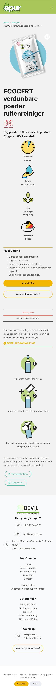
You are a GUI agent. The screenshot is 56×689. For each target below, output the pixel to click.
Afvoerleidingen (28, 604)
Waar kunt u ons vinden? (28, 294)
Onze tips (28, 575)
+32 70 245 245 (32, 638)
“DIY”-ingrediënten (27, 619)
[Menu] (51, 7)
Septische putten (28, 608)
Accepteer (21, 684)
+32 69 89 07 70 (32, 525)
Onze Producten (28, 568)
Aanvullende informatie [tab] (28, 318)
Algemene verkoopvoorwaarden (27, 588)
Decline (36, 684)
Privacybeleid (28, 585)
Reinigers (28, 611)
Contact (28, 578)
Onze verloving (28, 571)
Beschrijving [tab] (28, 312)
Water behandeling (28, 615)
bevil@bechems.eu (32, 534)
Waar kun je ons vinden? (28, 648)
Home (28, 564)
